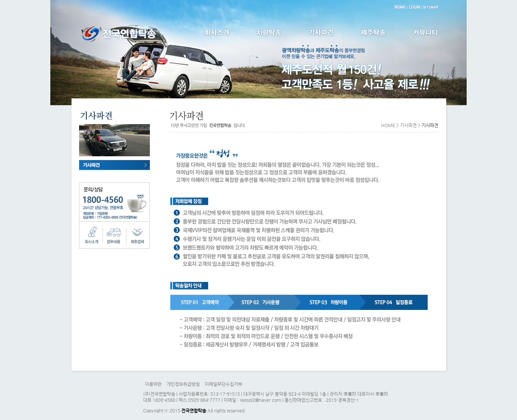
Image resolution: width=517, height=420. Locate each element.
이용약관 (153, 384)
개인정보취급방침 (183, 384)
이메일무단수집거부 (223, 384)
